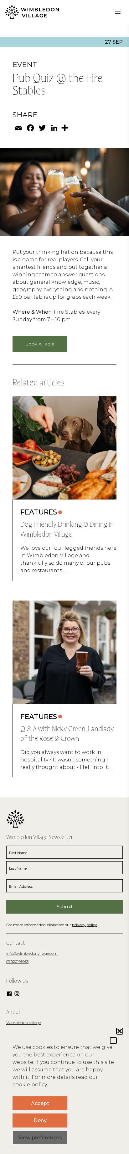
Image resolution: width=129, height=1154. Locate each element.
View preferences (40, 1138)
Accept (40, 1103)
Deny (40, 1120)
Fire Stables (69, 312)
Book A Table (39, 344)
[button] (113, 1040)
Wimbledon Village (23, 1022)
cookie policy (30, 1085)
